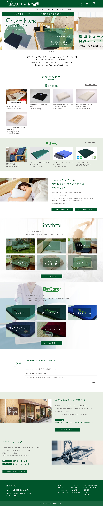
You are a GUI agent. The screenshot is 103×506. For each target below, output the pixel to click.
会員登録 (86, 490)
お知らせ (60, 487)
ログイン (86, 492)
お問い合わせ (71, 10)
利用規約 (86, 495)
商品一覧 (50, 10)
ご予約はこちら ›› (68, 430)
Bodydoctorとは (63, 490)
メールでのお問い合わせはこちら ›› (15, 471)
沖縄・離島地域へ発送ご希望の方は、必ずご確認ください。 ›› (42, 361)
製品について (39, 10)
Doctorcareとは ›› (86, 210)
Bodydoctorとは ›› (62, 210)
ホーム (29, 10)
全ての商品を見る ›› (91, 85)
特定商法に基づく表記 (90, 485)
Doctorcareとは (63, 492)
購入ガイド (60, 10)
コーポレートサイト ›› (12, 496)
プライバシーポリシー (90, 487)
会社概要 (75, 490)
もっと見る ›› (93, 382)
